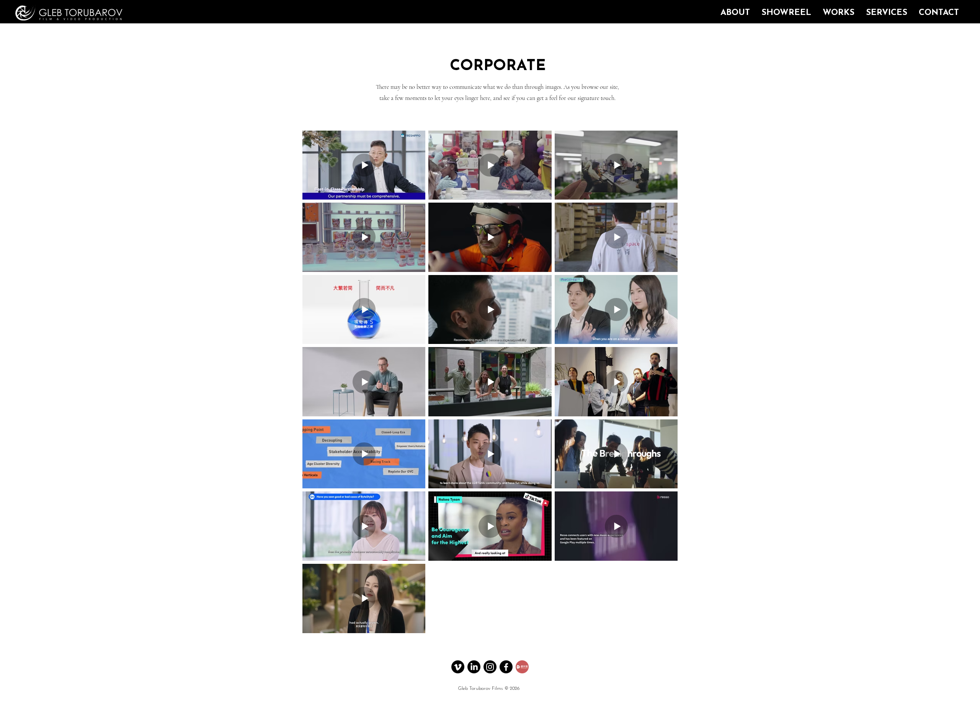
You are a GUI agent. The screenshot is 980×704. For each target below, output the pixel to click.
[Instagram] (490, 666)
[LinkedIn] (473, 666)
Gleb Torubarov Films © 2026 (489, 688)
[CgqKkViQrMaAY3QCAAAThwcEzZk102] (522, 666)
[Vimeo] (457, 666)
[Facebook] (506, 666)
